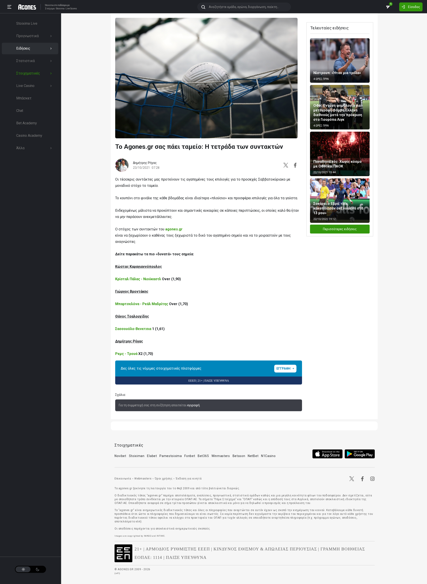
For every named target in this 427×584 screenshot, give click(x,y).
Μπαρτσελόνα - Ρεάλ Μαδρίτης (142, 304)
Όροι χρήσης (164, 478)
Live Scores (71, 9)
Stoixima (49, 5)
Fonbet (189, 456)
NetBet (253, 456)
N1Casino (268, 456)
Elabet (152, 456)
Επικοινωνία (123, 478)
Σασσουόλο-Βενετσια (133, 329)
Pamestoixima (170, 456)
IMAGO (147, 536)
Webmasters (142, 478)
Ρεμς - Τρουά (126, 354)
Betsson (239, 456)
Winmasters (220, 456)
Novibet (120, 456)
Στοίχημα (50, 9)
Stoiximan (137, 456)
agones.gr (174, 229)
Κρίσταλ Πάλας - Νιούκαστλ (138, 279)
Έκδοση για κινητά (188, 478)
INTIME (161, 536)
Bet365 (203, 456)
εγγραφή (193, 405)
